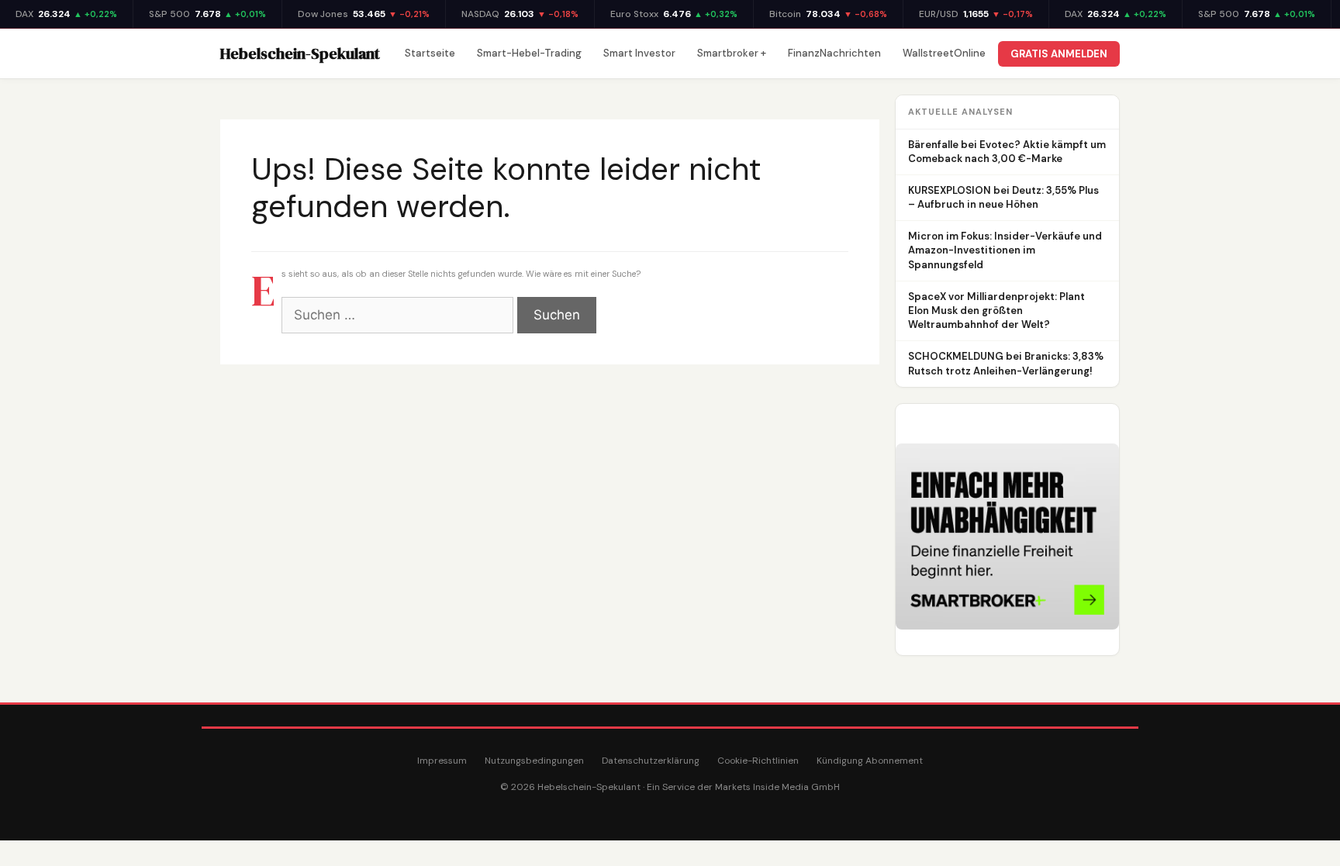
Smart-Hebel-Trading (529, 53)
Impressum (442, 760)
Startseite (430, 53)
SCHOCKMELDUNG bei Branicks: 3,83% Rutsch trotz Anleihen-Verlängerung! (1005, 363)
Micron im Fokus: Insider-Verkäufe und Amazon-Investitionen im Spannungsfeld (1005, 250)
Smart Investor (639, 53)
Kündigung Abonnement (870, 760)
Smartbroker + (731, 53)
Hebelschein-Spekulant (300, 53)
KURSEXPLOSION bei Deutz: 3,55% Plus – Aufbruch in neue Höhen (1003, 197)
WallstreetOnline (944, 53)
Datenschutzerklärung (650, 760)
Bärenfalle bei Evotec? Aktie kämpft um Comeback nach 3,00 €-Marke (1007, 151)
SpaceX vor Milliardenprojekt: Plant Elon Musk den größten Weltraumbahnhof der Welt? (996, 310)
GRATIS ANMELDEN (1058, 53)
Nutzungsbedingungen (534, 760)
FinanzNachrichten (834, 53)
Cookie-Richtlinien (758, 760)
